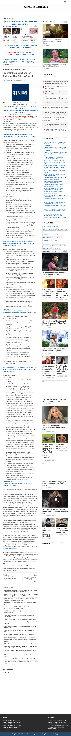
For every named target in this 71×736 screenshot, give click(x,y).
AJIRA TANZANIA (12, 59)
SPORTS (31, 15)
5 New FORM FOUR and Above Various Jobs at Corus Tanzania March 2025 (55, 130)
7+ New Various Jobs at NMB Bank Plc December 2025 (54, 195)
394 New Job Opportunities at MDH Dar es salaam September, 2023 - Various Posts (29, 579)
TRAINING (61, 245)
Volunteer (55, 248)
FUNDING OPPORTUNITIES (49, 226)
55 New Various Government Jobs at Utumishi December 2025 (54, 157)
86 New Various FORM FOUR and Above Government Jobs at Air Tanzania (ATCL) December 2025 (21, 595)
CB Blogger (56, 734)
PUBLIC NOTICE (56, 243)
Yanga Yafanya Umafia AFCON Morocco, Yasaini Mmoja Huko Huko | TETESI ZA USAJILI (55, 167)
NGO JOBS (45, 243)
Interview (45, 234)
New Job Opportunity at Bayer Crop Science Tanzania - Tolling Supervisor (55, 113)
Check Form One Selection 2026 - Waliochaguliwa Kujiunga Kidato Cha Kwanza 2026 (54, 119)
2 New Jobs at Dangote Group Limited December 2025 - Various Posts (54, 202)
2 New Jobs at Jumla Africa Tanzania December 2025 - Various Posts (53, 185)
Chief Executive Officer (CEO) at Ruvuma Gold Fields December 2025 (55, 178)
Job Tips (58, 237)
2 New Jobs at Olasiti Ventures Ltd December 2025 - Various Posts (53, 188)
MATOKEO (45, 240)
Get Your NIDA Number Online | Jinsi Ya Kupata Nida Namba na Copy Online (56, 82)
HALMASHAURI (61, 229)
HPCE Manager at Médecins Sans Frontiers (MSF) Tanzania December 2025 (55, 214)
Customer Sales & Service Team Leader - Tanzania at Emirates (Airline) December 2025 (55, 210)
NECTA (53, 240)
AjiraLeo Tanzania (26, 734)
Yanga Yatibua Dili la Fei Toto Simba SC (56, 102)
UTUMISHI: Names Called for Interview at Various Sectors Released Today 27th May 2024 (20, 647)
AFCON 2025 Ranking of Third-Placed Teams (54, 171)
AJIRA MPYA (38, 15)
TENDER (45, 15)
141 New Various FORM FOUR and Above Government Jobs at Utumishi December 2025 (19, 607)
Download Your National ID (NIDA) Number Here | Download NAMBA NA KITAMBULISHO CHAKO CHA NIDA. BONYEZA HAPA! (19, 243)
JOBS (13, 61)
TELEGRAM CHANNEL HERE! (23, 54)
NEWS (51, 15)
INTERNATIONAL (47, 232)
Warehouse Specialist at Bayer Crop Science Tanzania (55, 125)
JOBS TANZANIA (21, 61)
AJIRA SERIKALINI (8, 19)
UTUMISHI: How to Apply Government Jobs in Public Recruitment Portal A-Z (56, 97)
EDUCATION (64, 15)
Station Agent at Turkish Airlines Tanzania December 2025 (20, 659)
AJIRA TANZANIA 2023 (24, 59)
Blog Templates (46, 734)
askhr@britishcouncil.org (10, 548)
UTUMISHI (45, 248)
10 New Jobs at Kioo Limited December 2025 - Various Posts (54, 174)
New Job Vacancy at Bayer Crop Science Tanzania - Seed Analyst (56, 108)
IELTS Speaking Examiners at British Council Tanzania (19, 637)
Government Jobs (48, 229)
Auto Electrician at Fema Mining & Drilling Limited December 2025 (55, 218)
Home (6, 15)
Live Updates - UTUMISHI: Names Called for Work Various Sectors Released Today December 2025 (20, 590)
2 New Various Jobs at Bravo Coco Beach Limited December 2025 (55, 206)
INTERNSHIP (58, 232)
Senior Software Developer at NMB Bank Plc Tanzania (11, 577)
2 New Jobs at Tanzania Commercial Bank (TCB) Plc (55, 92)
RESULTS (56, 15)
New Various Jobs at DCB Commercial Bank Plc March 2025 (56, 87)
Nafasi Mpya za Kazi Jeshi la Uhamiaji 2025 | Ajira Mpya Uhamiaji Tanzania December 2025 (20, 599)
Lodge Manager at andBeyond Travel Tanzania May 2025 (20, 634)
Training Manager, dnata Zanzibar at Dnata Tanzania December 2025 (53, 199)
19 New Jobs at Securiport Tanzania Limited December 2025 (21, 619)
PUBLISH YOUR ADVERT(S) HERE (18, 15)
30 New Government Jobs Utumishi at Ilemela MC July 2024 (21, 644)
